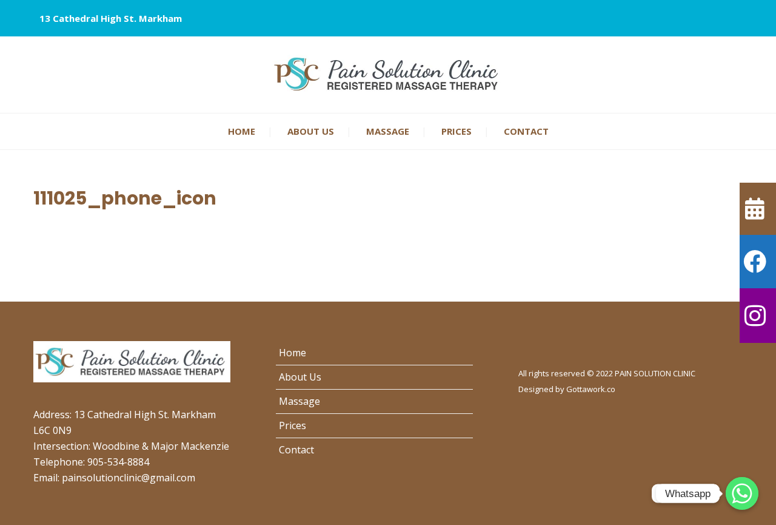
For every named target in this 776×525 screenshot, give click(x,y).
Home (241, 131)
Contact (526, 131)
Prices (456, 131)
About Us (310, 131)
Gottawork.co (590, 389)
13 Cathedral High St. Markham (110, 18)
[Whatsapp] (742, 493)
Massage (387, 131)
